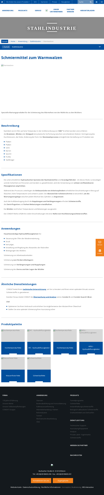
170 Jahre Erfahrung (10, 400)
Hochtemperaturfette (13, 348)
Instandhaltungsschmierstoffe (81, 406)
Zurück (4, 41)
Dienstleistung (77, 420)
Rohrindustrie (41, 412)
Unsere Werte (8, 403)
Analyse (73, 431)
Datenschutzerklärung (31, 487)
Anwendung (22, 41)
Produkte (74, 395)
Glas (38, 422)
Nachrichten (76, 455)
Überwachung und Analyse (44, 297)
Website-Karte (16, 487)
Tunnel (39, 416)
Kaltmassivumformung (45, 406)
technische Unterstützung (34, 289)
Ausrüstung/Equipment (79, 428)
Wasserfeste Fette (13, 375)
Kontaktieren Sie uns (41, 480)
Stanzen (39, 400)
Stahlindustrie (35, 41)
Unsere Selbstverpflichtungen (14, 406)
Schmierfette (75, 403)
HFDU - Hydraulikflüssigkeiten (91, 347)
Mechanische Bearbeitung (46, 419)
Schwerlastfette (39, 375)
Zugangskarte (63, 480)
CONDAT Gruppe (9, 409)
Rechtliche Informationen (51, 487)
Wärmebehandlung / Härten (47, 409)
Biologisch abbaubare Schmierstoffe (84, 409)
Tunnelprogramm (76, 400)
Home (13, 41)
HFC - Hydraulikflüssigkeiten (39, 348)
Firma (5, 395)
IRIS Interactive (88, 487)
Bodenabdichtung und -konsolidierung (51, 403)
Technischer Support (78, 425)
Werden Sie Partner (79, 445)
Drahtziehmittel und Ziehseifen (82, 412)
